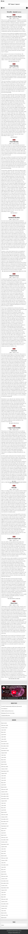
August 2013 (4, 890)
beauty (16, 137)
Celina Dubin (4, 101)
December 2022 (4, 743)
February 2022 (4, 766)
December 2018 (4, 794)
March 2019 (4, 787)
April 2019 (3, 784)
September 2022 (5, 750)
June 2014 (3, 867)
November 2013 (4, 883)
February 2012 (4, 915)
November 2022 (5, 746)
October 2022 (4, 748)
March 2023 (4, 741)
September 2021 (5, 771)
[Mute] (22, 698)
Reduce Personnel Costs (14, 538)
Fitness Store (14, 603)
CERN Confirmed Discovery (7, 710)
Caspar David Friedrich (14, 428)
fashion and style (16, 61)
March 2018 (4, 812)
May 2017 (3, 830)
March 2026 (4, 723)
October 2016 (4, 842)
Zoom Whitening (14, 66)
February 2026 (4, 725)
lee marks (23, 97)
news (14, 14)
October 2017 (4, 823)
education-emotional (14, 271)
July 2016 (3, 848)
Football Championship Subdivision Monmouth (11, 706)
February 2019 (4, 789)
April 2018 (3, 810)
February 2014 (4, 876)
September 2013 (5, 887)
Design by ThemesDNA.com (14, 932)
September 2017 (5, 826)
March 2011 (3, 917)
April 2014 (3, 871)
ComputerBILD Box (5, 715)
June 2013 (3, 894)
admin (10, 18)
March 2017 (4, 835)
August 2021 (4, 773)
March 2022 (4, 764)
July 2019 (3, 778)
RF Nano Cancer (14, 4)
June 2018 (3, 805)
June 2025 (3, 729)
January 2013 (4, 901)
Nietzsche (14, 487)
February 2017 (4, 837)
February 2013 (4, 899)
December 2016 (4, 839)
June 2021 (3, 775)
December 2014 (4, 864)
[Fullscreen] (25, 698)
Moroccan (14, 350)
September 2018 (5, 798)
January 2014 (4, 878)
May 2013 (3, 896)
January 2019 (4, 791)
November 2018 (4, 796)
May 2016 (3, 853)
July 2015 (3, 862)
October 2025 (4, 727)
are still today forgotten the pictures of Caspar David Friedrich (14, 482)
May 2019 (3, 782)
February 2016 (4, 858)
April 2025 (3, 734)
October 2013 (4, 885)
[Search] (27, 8)
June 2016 (3, 851)
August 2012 (4, 908)
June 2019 (3, 780)
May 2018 (3, 807)
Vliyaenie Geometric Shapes (14, 17)
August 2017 (4, 828)
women (18, 678)
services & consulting (16, 598)
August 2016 (4, 846)
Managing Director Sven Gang (7, 713)
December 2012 (4, 903)
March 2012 (4, 912)
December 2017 (4, 819)
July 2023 (3, 736)
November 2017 (4, 821)
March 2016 (4, 855)
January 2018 (4, 816)
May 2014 (3, 869)
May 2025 (3, 732)
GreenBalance (4, 708)
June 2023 (3, 739)
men (15, 678)
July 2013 (3, 892)
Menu (3, 1)
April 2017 (3, 832)
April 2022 (3, 761)
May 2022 (3, 759)
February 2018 (4, 814)
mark (14, 678)
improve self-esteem (22, 271)
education (8, 271)
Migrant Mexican (14, 275)
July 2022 (3, 755)
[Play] (3, 698)
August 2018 (4, 800)
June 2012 (3, 910)
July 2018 (3, 803)
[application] (14, 692)
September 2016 (5, 844)
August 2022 (4, 752)
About (2, 925)
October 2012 (4, 906)
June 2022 (3, 757)
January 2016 (4, 860)
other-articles (16, 423)
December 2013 (4, 880)
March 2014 (3, 874)
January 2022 (4, 768)
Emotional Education (14, 217)
